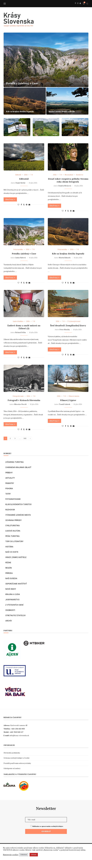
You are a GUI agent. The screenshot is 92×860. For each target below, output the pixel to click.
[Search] (87, 3)
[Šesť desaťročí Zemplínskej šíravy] (68, 303)
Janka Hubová (20, 257)
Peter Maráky (65, 329)
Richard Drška (20, 332)
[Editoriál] (24, 156)
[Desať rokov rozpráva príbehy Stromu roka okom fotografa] (68, 156)
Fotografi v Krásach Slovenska (24, 400)
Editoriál (24, 178)
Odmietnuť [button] (23, 854)
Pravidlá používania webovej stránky (17, 763)
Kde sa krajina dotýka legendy (68, 253)
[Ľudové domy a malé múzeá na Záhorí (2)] (24, 303)
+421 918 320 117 (16, 732)
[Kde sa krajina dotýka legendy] (68, 231)
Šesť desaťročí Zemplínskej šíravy (68, 325)
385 (24, 438)
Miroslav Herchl (20, 404)
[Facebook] (75, 5)
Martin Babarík (64, 257)
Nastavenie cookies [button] (10, 855)
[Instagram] (77, 5)
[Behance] (80, 5)
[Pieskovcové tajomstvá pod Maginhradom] (46, 60)
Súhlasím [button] (33, 854)
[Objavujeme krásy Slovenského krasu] (67, 101)
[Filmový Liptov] (68, 378)
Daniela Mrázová (64, 186)
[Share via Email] (29, 204)
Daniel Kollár (20, 183)
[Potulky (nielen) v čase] (24, 231)
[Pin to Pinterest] (26, 204)
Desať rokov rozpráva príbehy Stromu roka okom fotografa (68, 180)
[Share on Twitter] (24, 204)
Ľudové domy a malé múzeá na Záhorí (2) (23, 327)
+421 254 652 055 (18, 729)
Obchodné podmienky (12, 753)
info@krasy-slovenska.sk (19, 735)
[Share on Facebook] (21, 204)
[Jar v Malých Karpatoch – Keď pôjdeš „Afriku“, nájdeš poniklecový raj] (25, 101)
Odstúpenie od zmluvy (12, 768)
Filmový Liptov (68, 400)
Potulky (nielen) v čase (24, 253)
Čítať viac (9, 199)
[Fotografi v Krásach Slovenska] (24, 378)
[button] (8, 73)
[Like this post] (18, 204)
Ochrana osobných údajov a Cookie (16, 758)
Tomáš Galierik (64, 404)
